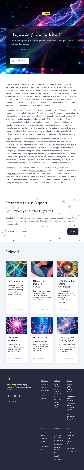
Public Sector (58, 459)
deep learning (14, 157)
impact (69, 380)
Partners (56, 433)
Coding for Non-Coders (58, 436)
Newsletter (44, 387)
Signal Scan (58, 405)
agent (32, 87)
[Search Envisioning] (76, 14)
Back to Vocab (20, 61)
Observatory (44, 385)
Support (69, 441)
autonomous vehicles (64, 145)
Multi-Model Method (57, 448)
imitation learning (38, 170)
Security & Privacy (57, 455)
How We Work (58, 440)
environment (27, 134)
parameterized (12, 87)
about (69, 428)
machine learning (63, 125)
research (44, 380)
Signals (56, 402)
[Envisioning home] (9, 14)
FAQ (55, 452)
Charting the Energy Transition (71, 397)
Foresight (43, 441)
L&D (42, 449)
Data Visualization (58, 444)
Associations (45, 444)
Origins (43, 393)
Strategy (43, 435)
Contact (69, 444)
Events (69, 438)
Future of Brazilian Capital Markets (70, 388)
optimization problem (44, 125)
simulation (22, 154)
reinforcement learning (65, 128)
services (57, 380)
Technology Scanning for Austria (71, 417)
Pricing (56, 396)
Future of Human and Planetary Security (71, 407)
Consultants (44, 438)
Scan (73, 231)
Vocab (43, 396)
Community (70, 435)
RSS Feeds (44, 398)
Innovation (44, 433)
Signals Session (56, 385)
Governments (45, 446)
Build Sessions (58, 394)
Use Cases (57, 399)
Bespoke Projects (56, 390)
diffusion (13, 173)
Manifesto (70, 433)
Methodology (45, 390)
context (22, 163)
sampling (19, 119)
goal (27, 90)
